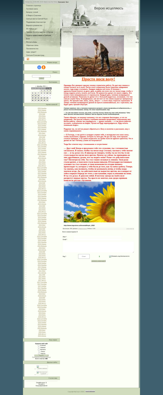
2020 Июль (42, 332)
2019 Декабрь (42, 324)
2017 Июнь (42, 276)
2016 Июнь (42, 253)
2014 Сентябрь (42, 213)
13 (35, 95)
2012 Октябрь (42, 169)
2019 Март (42, 309)
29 (41, 100)
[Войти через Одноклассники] (43, 67)
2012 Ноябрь (42, 171)
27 (35, 100)
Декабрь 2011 (41, 86)
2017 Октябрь (42, 284)
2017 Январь (42, 267)
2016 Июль (42, 255)
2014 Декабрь (42, 219)
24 (47, 98)
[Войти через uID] (39, 67)
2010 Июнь (42, 116)
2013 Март (42, 179)
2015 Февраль (42, 223)
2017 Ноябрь (42, 286)
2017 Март (42, 271)
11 (50, 93)
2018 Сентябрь (42, 305)
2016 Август (42, 257)
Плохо (43, 351)
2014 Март (42, 202)
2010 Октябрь (42, 123)
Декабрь (76, 27)
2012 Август (42, 165)
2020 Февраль (42, 328)
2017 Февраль (42, 269)
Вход (67, 2)
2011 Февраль (42, 131)
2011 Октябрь (42, 146)
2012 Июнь (42, 162)
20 (35, 98)
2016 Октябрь (42, 261)
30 (44, 100)
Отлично (43, 345)
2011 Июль (42, 141)
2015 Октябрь (42, 238)
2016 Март (42, 248)
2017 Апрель (42, 272)
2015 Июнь (42, 230)
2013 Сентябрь (42, 190)
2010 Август (42, 119)
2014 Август (42, 211)
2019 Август (42, 316)
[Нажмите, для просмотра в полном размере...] (98, 75)
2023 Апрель (42, 336)
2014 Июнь (42, 207)
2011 (70, 27)
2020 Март (42, 330)
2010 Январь (42, 110)
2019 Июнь (42, 313)
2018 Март (42, 294)
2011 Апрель (42, 135)
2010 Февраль (42, 112)
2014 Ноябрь (42, 217)
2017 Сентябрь (42, 282)
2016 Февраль (42, 246)
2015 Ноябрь (42, 240)
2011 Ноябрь (42, 148)
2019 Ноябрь (42, 322)
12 (32, 95)
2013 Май (42, 183)
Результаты (36, 357)
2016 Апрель (42, 250)
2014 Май (42, 206)
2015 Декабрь (42, 242)
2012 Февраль (42, 154)
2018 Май (42, 297)
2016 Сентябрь (42, 259)
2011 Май (42, 137)
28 (38, 100)
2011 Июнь (42, 139)
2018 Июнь (42, 299)
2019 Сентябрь (42, 318)
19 (32, 98)
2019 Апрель (42, 311)
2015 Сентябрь (42, 236)
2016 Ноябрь (42, 263)
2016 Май (42, 251)
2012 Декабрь (42, 173)
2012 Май (42, 160)
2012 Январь (42, 152)
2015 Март (42, 225)
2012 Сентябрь (42, 167)
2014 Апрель (42, 204)
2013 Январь (42, 175)
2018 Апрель (42, 295)
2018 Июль (42, 301)
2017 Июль (42, 278)
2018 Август (42, 303)
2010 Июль (42, 118)
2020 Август (42, 334)
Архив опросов (46, 357)
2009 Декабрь (42, 108)
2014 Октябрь (42, 215)
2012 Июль (42, 163)
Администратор (82, 228)
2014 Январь (42, 198)
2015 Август (42, 234)
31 (47, 100)
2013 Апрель (42, 181)
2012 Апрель (42, 158)
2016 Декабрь (42, 265)
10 (47, 93)
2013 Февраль (42, 177)
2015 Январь (42, 221)
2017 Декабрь (42, 288)
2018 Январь (42, 290)
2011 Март (42, 133)
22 (41, 98)
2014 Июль (42, 209)
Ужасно (42, 353)
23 (44, 98)
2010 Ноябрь (42, 125)
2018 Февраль (42, 292)
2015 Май (42, 229)
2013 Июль (42, 186)
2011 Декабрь (42, 150)
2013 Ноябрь (42, 194)
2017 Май (42, 274)
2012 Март (42, 156)
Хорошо (42, 347)
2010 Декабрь (42, 127)
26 (32, 100)
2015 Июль (42, 232)
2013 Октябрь (42, 192)
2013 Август (42, 188)
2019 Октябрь (42, 320)
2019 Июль (42, 315)
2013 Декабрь (42, 196)
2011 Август (42, 142)
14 (38, 95)
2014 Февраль (42, 200)
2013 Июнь (42, 185)
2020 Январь (42, 326)
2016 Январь (42, 244)
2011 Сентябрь (42, 144)
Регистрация (61, 2)
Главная (65, 27)
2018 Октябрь (42, 307)
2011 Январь (42, 129)
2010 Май (42, 114)
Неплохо (43, 349)
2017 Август (42, 280)
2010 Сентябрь (42, 121)
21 (38, 98)
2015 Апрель (42, 227)
